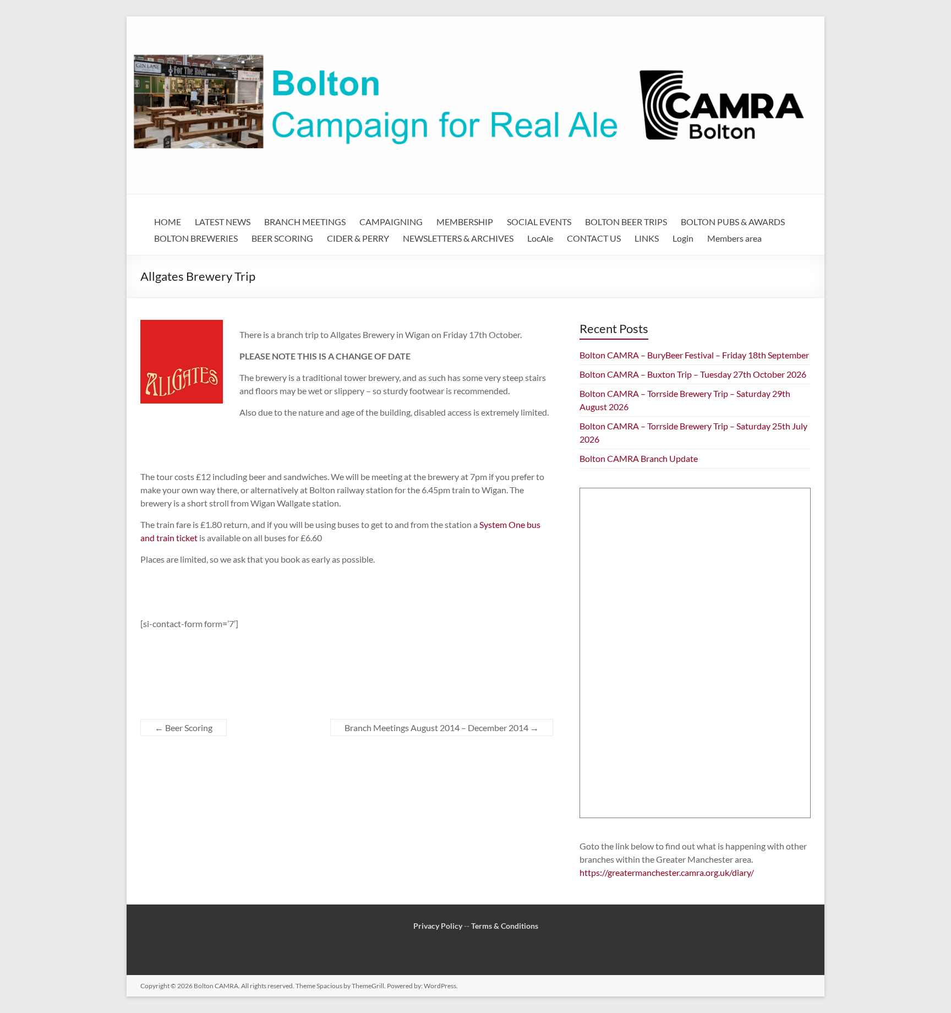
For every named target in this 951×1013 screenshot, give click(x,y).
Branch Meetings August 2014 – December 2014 (442, 727)
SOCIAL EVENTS (539, 221)
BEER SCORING (282, 238)
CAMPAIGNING (391, 221)
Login (683, 238)
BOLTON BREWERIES (196, 238)
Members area (734, 238)
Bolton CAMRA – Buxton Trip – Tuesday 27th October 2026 (693, 374)
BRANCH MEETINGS (305, 221)
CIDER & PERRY (358, 238)
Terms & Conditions (504, 925)
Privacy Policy (437, 925)
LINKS (647, 238)
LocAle (540, 238)
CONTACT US (594, 238)
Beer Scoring (183, 727)
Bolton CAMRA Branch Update (639, 458)
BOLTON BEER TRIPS (626, 221)
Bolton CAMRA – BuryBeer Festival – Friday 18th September (694, 355)
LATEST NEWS (222, 221)
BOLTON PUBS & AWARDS (733, 221)
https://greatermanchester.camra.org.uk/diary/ (667, 872)
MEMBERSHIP (464, 221)
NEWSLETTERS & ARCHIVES (458, 238)
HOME (167, 221)
